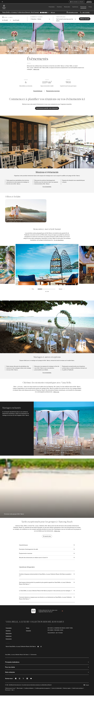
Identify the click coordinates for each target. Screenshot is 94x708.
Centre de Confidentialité (56, 688)
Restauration (67, 6)
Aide (12, 689)
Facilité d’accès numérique (77, 688)
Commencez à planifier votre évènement (47, 108)
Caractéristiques (37, 91)
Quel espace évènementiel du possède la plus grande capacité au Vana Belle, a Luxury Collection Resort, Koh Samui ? (45, 583)
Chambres (59, 6)
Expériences (75, 6)
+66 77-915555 (85, 12)
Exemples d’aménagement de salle (28, 549)
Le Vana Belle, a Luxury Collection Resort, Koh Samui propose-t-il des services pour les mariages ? (45, 590)
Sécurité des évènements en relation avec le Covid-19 (33, 557)
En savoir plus (47, 536)
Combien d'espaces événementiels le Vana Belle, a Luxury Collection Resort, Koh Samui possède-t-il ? (45, 575)
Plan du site (7, 689)
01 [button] (46, 291)
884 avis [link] (53, 12)
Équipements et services (53, 91)
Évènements (83, 6)
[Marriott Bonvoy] (88, 2)
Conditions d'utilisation (28, 688)
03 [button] (63, 452)
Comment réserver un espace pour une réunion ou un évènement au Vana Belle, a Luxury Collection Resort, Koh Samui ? (45, 598)
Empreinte (28, 630)
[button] (77, 2)
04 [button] (48, 291)
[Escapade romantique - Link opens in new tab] (25, 210)
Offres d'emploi (20, 688)
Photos (90, 6)
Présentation (52, 6)
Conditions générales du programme (42, 688)
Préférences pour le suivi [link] (10, 688)
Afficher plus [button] (36, 69)
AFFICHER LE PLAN (73, 12)
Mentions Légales (66, 688)
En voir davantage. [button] (47, 186)
